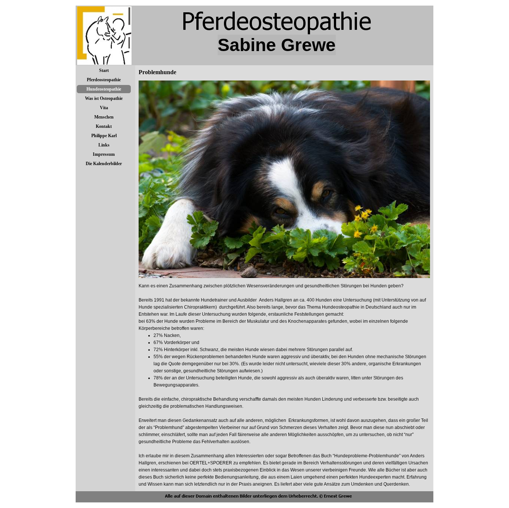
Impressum (104, 154)
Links (104, 145)
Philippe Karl (104, 135)
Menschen (104, 117)
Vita (104, 107)
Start (104, 70)
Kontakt (104, 126)
